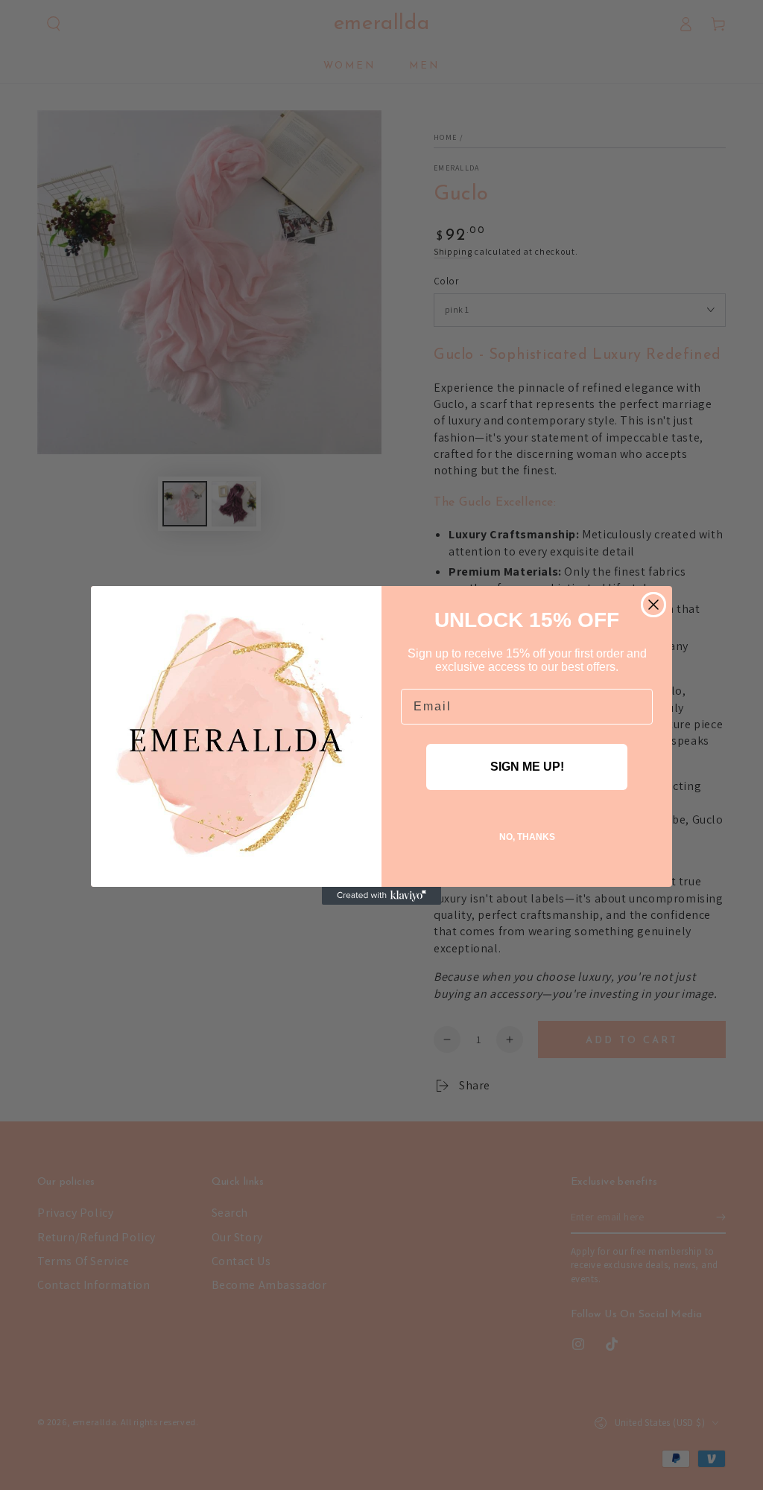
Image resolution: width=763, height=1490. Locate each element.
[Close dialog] (653, 604)
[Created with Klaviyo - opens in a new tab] (381, 896)
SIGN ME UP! (527, 766)
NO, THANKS (527, 837)
